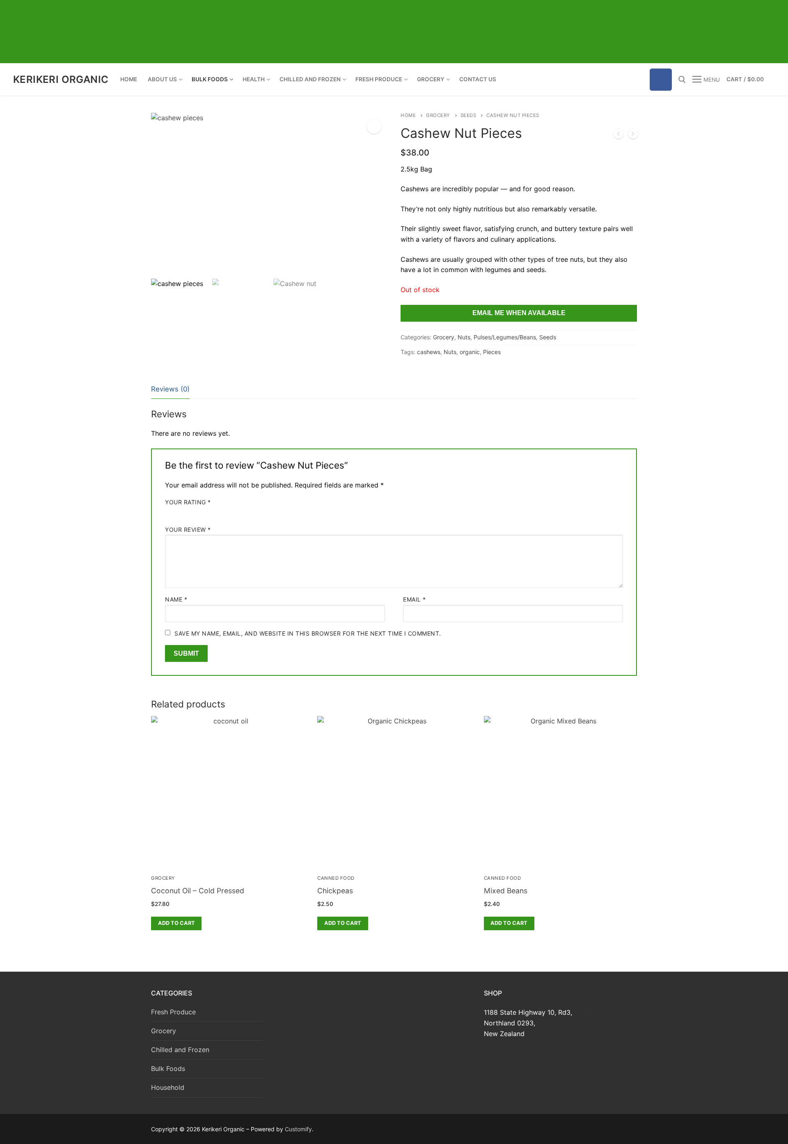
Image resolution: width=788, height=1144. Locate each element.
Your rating (188, 502)
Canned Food (336, 878)
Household (167, 1087)
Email (414, 599)
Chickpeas (335, 890)
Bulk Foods (168, 1068)
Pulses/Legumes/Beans (505, 337)
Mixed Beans (505, 890)
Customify (298, 1129)
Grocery (438, 115)
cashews (428, 351)
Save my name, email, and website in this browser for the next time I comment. (307, 633)
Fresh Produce (173, 1012)
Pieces (492, 351)
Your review (188, 529)
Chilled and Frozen (180, 1050)
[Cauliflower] (633, 135)
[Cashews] (618, 135)
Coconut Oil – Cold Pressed (197, 890)
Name (176, 599)
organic (470, 351)
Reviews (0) (170, 389)
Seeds (468, 115)
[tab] (170, 389)
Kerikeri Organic (60, 79)
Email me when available (519, 312)
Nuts (464, 337)
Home (408, 115)
